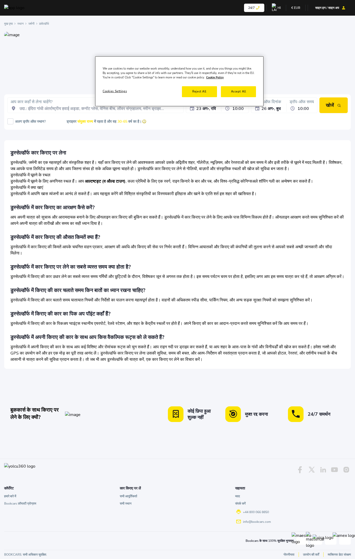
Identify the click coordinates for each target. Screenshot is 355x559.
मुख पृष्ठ (8, 24)
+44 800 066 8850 (256, 512)
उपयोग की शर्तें (311, 554)
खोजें (330, 105)
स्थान (20, 24)
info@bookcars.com (257, 522)
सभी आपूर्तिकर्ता (128, 496)
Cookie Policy (215, 77)
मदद (237, 496)
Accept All (238, 91)
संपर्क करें (240, 503)
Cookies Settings (115, 91)
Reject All (199, 91)
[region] (179, 81)
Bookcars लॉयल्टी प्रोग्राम (20, 503)
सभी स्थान (126, 503)
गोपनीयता (289, 554)
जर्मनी (31, 24)
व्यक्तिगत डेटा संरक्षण (339, 554)
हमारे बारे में (10, 496)
